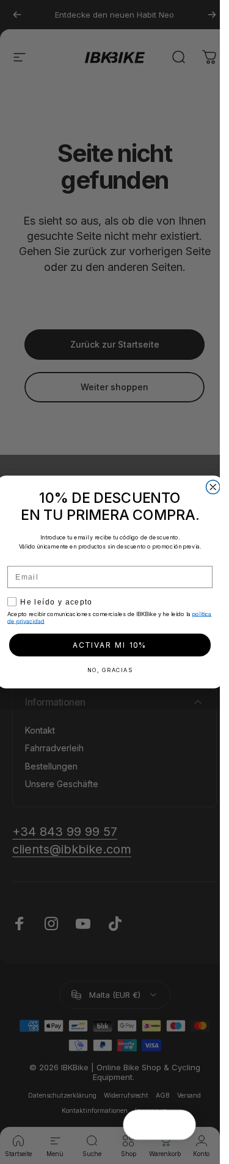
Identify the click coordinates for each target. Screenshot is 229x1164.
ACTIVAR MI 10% (110, 645)
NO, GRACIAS (110, 670)
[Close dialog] (213, 487)
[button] (181, 1125)
